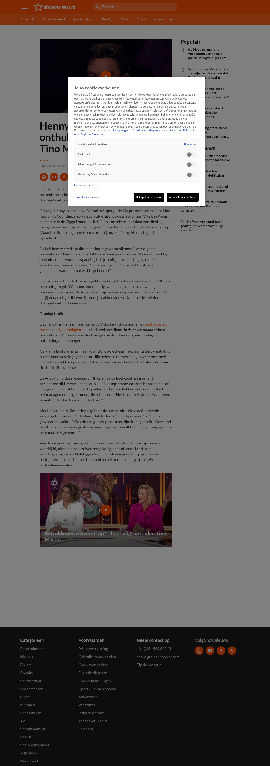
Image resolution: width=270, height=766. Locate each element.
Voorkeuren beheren (88, 197)
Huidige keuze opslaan (149, 197)
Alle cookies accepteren (182, 197)
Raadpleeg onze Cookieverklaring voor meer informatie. (147, 130)
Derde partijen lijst (86, 185)
